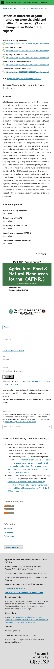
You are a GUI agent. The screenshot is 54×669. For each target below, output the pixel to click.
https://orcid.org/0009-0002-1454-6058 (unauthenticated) (27, 43)
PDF (8, 327)
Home (5, 8)
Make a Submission (13, 547)
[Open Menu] (2, 2)
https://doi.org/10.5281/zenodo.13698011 (24, 78)
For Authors (8, 532)
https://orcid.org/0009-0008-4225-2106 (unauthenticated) (27, 50)
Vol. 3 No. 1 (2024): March (28, 8)
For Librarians (9, 536)
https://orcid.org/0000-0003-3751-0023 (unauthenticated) (27, 65)
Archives (13, 8)
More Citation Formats (12, 427)
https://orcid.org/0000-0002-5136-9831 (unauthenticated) (27, 57)
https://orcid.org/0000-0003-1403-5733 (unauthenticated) (27, 72)
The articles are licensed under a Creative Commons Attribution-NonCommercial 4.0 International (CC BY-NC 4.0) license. (26, 619)
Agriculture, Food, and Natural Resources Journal (26, 2)
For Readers (8, 528)
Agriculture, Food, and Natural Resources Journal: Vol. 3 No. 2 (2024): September (28, 488)
